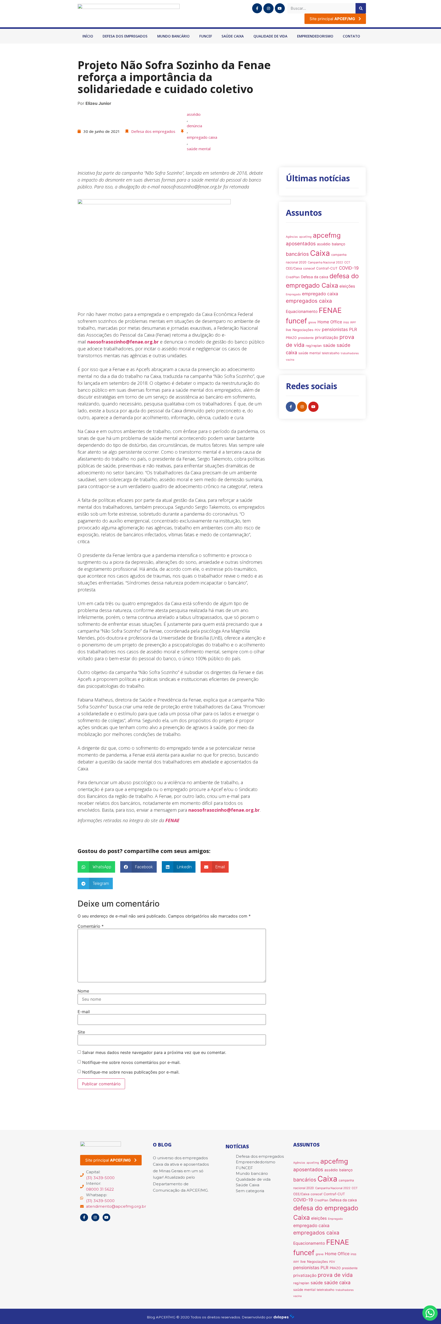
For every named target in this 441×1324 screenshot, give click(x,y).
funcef (296, 320)
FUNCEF (205, 36)
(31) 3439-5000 (100, 1177)
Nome (83, 991)
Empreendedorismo (315, 36)
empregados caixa (309, 301)
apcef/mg (305, 236)
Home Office (329, 321)
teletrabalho (330, 353)
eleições (347, 286)
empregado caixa (202, 137)
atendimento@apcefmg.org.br (116, 1206)
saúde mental (199, 148)
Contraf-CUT (327, 268)
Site (81, 1032)
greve (312, 322)
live (288, 330)
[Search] (361, 8)
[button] (96, 867)
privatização (326, 337)
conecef (309, 268)
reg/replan (314, 346)
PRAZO (291, 338)
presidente (306, 338)
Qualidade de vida (270, 36)
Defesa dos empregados (125, 36)
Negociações (302, 330)
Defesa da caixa (314, 277)
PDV (318, 330)
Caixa (320, 253)
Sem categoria (250, 1190)
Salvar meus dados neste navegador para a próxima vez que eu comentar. (154, 1052)
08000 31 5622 (100, 1189)
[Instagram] (268, 8)
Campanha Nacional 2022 (325, 262)
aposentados (301, 244)
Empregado (293, 294)
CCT (347, 262)
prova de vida (335, 1275)
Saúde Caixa (233, 36)
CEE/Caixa (294, 268)
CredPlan (293, 277)
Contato (351, 36)
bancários (297, 254)
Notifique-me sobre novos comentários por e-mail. (131, 1062)
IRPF (353, 322)
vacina (290, 359)
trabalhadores (350, 353)
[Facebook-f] (257, 8)
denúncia (194, 125)
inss (346, 322)
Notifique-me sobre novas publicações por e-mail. (130, 1072)
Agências (292, 236)
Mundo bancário (173, 36)
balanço (338, 244)
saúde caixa (337, 1282)
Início (87, 36)
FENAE (172, 820)
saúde (329, 345)
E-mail (84, 1012)
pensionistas (335, 329)
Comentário (91, 926)
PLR (353, 329)
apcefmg (327, 235)
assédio (194, 114)
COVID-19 (349, 268)
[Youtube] (280, 8)
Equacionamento (301, 311)
